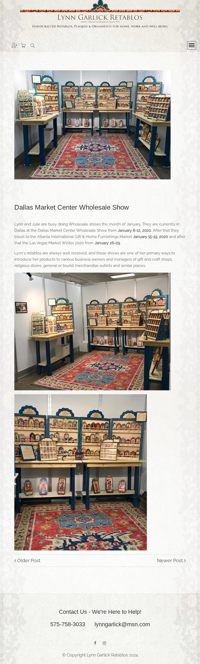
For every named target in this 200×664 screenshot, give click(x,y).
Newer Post (170, 560)
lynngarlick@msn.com (122, 624)
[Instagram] (104, 643)
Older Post (28, 560)
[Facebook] (95, 643)
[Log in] (10, 43)
